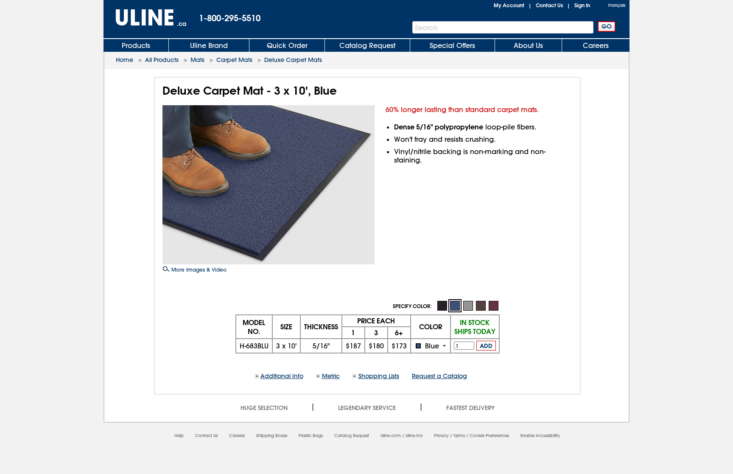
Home (124, 60)
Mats (197, 60)
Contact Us (549, 5)
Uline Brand (209, 45)
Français (616, 5)
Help (179, 435)
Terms (459, 435)
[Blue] (455, 305)
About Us (528, 45)
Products (136, 45)
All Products (162, 60)
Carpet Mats (234, 60)
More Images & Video (198, 269)
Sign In (582, 5)
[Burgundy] (493, 305)
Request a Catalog (439, 376)
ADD (486, 346)
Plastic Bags (311, 435)
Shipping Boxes (271, 435)
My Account (509, 5)
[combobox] (430, 346)
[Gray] (468, 305)
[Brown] (480, 305)
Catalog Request (367, 45)
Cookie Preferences (489, 435)
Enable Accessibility (540, 435)
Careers (596, 45)
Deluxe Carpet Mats (293, 60)
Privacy (441, 435)
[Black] (442, 305)
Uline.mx (414, 435)
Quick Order (287, 45)
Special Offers (452, 45)
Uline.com (390, 435)
